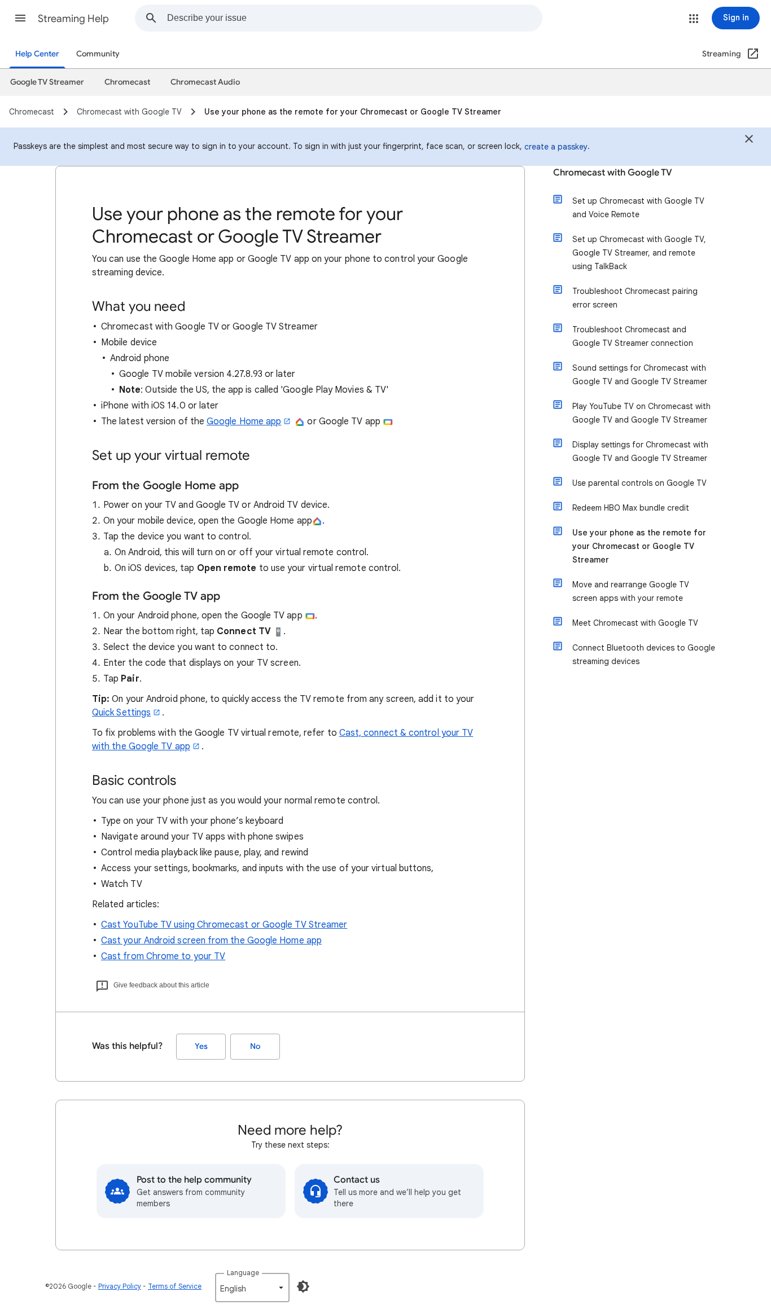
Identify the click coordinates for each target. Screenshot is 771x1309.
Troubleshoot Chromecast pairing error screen (635, 298)
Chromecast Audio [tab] (205, 82)
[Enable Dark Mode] (303, 1286)
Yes (201, 1046)
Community (98, 54)
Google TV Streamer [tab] (47, 82)
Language (243, 1272)
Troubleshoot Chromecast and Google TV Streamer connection (632, 336)
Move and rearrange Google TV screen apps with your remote (630, 591)
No (255, 1046)
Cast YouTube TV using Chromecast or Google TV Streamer (224, 924)
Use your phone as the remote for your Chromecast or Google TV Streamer (639, 546)
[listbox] (252, 1287)
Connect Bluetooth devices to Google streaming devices (643, 654)
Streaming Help (73, 18)
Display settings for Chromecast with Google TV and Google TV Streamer (640, 451)
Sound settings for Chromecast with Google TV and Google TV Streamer (639, 374)
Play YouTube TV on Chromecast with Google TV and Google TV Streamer (641, 413)
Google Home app (244, 421)
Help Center (37, 54)
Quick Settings (121, 712)
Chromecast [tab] (127, 82)
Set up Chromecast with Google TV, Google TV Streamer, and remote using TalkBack (639, 252)
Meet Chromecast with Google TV (635, 623)
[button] (20, 18)
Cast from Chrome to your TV (163, 956)
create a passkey (556, 147)
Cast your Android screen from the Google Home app (211, 940)
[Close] (749, 140)
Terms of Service (174, 1286)
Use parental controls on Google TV (639, 483)
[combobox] (354, 18)
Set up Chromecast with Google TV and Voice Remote (638, 207)
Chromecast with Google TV (612, 172)
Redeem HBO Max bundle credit (630, 508)
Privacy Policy (119, 1286)
